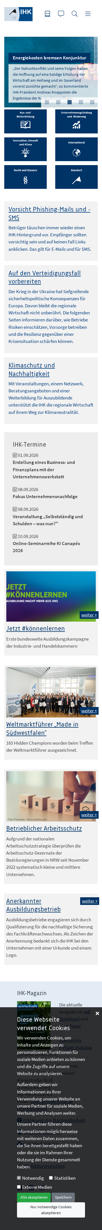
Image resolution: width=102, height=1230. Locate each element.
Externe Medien (37, 1187)
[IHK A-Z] (48, 14)
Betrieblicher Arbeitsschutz (44, 828)
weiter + (89, 615)
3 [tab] (69, 102)
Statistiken (65, 1178)
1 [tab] (47, 102)
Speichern (63, 1197)
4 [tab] (81, 102)
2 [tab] (58, 102)
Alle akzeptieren (34, 1197)
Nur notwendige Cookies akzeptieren (51, 1209)
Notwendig (33, 1178)
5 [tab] (92, 102)
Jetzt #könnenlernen (35, 628)
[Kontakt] (61, 14)
